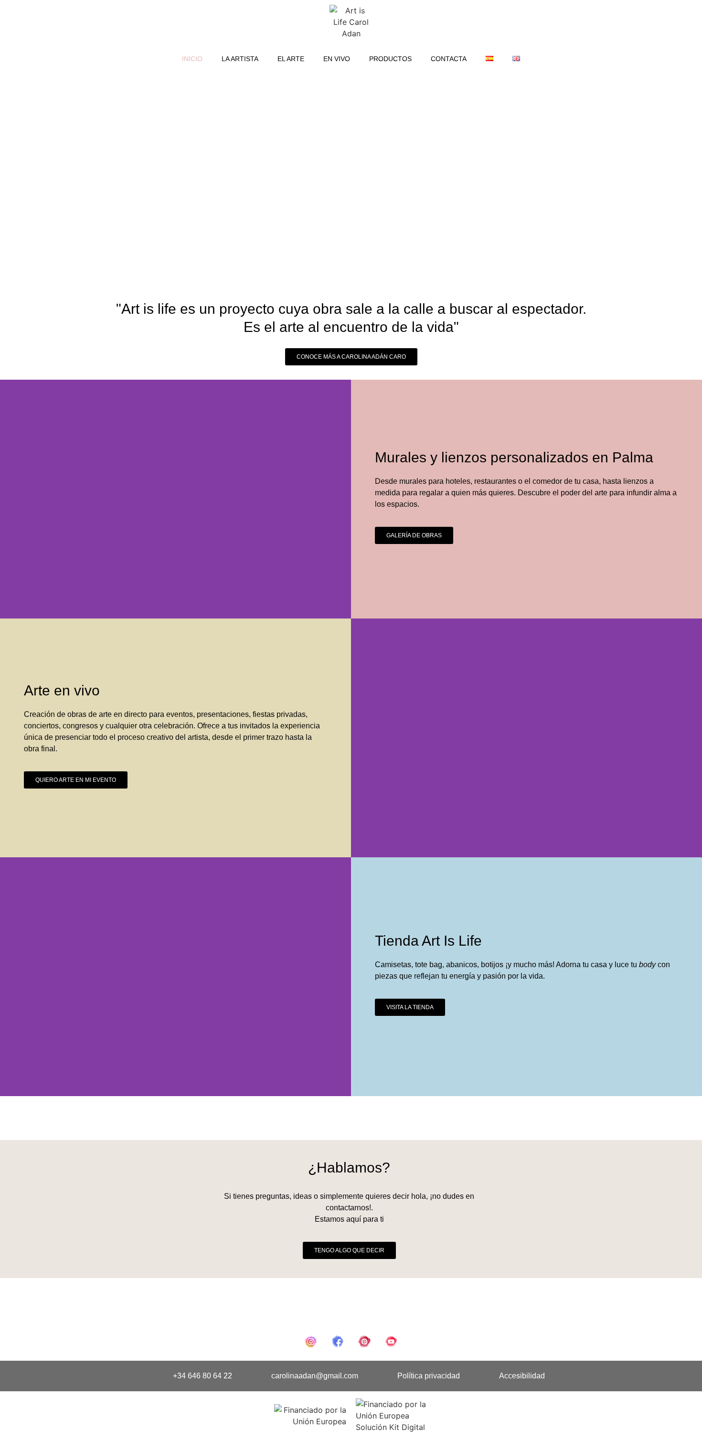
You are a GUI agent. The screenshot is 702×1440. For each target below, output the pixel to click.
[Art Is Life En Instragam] (311, 1341)
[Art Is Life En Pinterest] (364, 1341)
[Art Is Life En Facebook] (337, 1341)
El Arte (290, 59)
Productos (390, 59)
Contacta (449, 59)
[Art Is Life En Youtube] (391, 1341)
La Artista (240, 59)
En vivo (336, 59)
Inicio (192, 59)
